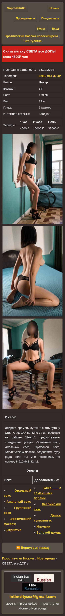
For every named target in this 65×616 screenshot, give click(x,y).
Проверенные (25, 18)
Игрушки (43, 526)
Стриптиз (13, 530)
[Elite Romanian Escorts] (32, 587)
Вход (55, 28)
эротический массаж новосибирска (31, 36)
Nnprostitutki (16, 8)
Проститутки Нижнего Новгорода (28, 558)
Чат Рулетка (33, 41)
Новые (54, 8)
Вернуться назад (35, 547)
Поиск (41, 28)
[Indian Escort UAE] (21, 578)
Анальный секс (18, 501)
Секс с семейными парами (47, 493)
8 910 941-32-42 (50, 76)
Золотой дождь (48, 532)
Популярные (50, 18)
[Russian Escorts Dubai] (44, 578)
